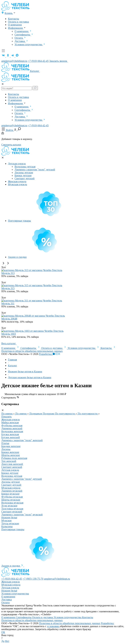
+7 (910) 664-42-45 (38, 61)
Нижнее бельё (9, 590)
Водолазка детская (25, 166)
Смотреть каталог (11, 144)
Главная (12, 359)
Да (2, 641)
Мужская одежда (17, 184)
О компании (15, 24)
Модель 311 (7, 303)
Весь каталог (9, 343)
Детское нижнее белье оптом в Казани (29, 377)
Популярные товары (19, 220)
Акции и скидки (17, 257)
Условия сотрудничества (29, 44)
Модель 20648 (9, 318)
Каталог (35, 71)
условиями (53, 626)
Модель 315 (8, 288)
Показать (6, 416)
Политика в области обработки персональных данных (32, 351)
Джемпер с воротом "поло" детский (35, 169)
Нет (7, 641)
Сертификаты (23, 34)
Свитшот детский (25, 178)
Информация (15, 28)
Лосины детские (24, 172)
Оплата (19, 37)
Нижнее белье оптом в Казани (25, 371)
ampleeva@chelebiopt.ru (14, 61)
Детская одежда (17, 163)
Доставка (20, 41)
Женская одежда (17, 181)
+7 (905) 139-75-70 (33, 578)
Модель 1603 (8, 333)
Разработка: (46, 354)
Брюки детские (23, 175)
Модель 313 (8, 273)
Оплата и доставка (18, 21)
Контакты (13, 18)
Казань (9, 13)
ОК (3, 632)
